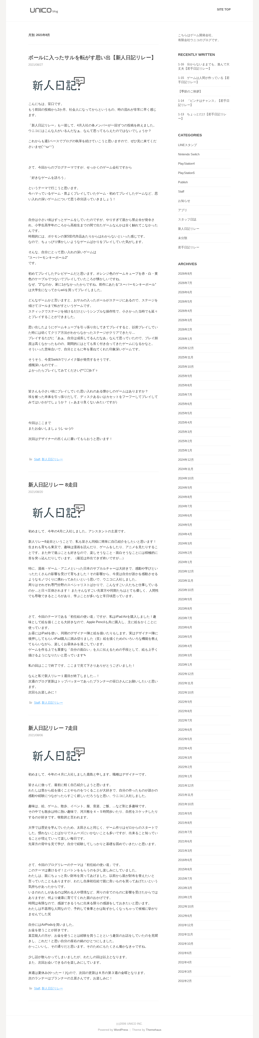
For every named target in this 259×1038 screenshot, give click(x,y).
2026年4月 (185, 310)
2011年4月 (185, 962)
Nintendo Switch (189, 154)
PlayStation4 (186, 163)
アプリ (182, 210)
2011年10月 (185, 943)
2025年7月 (185, 394)
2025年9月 (185, 376)
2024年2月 (185, 552)
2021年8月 (185, 822)
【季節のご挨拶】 (190, 91)
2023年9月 (185, 599)
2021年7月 (185, 832)
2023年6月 (185, 627)
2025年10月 (186, 366)
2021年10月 (186, 804)
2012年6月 (185, 915)
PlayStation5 (186, 173)
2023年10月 (186, 590)
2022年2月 (185, 767)
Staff (37, 459)
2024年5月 (185, 524)
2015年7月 (185, 878)
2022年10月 (186, 692)
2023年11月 (185, 580)
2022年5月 (185, 739)
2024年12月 (186, 459)
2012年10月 (186, 906)
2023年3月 (185, 655)
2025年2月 (185, 441)
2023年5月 (185, 636)
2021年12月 (186, 785)
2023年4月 (185, 646)
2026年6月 (185, 292)
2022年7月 (185, 720)
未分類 (182, 238)
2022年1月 (185, 776)
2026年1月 (185, 338)
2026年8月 (185, 273)
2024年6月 (185, 515)
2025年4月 (185, 422)
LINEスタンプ (187, 145)
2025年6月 (185, 404)
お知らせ (184, 200)
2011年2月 (185, 981)
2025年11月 (185, 357)
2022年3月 (185, 757)
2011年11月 (185, 934)
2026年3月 (185, 320)
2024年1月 (185, 562)
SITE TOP (224, 9)
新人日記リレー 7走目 (53, 728)
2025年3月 (185, 431)
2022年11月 (185, 683)
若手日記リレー (188, 247)
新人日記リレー (52, 459)
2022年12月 (186, 674)
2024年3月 (185, 543)
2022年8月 (185, 711)
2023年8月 (185, 608)
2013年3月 (185, 888)
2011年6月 (185, 953)
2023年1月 (185, 664)
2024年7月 (185, 506)
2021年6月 (185, 841)
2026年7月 (185, 283)
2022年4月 (185, 748)
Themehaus (153, 1029)
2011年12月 (185, 925)
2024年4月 (185, 534)
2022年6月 (185, 729)
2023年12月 (186, 571)
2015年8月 (185, 869)
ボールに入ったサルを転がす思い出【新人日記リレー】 (92, 57)
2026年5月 (185, 301)
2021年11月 (185, 795)
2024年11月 (185, 469)
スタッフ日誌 (187, 219)
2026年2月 (185, 329)
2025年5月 (185, 413)
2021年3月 (185, 850)
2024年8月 (185, 497)
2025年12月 (186, 348)
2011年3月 (185, 971)
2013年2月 (185, 897)
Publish (183, 182)
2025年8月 (185, 385)
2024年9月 (185, 487)
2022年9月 (185, 701)
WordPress (121, 1029)
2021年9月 (185, 813)
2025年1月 (185, 450)
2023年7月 (185, 618)
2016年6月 (185, 860)
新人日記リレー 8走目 (53, 484)
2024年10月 (186, 478)
